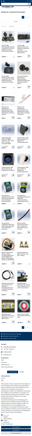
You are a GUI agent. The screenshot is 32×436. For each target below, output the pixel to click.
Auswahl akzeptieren (16, 433)
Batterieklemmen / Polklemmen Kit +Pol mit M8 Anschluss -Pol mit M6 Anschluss (8, 316)
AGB (2, 360)
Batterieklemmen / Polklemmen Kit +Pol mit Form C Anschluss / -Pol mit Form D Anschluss (23, 285)
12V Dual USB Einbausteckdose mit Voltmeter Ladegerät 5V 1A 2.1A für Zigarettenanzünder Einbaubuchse (23, 49)
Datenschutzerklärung (7, 367)
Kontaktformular (7, 354)
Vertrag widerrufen (12, 371)
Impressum (4, 362)
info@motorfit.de (7, 352)
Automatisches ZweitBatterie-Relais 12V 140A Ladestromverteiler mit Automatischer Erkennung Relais (8, 198)
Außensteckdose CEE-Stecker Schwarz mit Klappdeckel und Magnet (8, 169)
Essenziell (6, 415)
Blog (2, 380)
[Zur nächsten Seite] (30, 17)
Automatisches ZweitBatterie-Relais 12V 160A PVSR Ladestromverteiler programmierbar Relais (23, 198)
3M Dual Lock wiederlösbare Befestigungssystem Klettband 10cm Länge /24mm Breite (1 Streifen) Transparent (23, 110)
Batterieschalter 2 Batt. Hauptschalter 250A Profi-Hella (23, 316)
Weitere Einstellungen (7, 424)
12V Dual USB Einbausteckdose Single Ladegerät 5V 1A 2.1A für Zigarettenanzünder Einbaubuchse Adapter (8, 79)
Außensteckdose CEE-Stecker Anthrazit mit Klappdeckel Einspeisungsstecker (23, 140)
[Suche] (29, 4)
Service (3, 378)
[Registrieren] (4, 1)
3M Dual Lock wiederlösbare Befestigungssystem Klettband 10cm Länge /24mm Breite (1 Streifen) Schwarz (8, 110)
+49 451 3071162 (9, 347)
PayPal (5, 420)
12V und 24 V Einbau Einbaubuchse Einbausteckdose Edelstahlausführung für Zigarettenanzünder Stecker (23, 80)
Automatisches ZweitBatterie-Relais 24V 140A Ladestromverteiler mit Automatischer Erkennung (8, 226)
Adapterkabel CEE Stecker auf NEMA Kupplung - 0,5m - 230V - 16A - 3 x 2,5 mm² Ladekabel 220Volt (8, 140)
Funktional (6, 422)
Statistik (5, 417)
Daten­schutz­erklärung (16, 412)
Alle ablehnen (16, 430)
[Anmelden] (2, 1)
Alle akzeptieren (16, 427)
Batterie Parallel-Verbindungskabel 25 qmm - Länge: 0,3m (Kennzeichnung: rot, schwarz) (22, 226)
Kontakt (22, 371)
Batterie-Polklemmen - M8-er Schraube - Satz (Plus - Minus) (23, 254)
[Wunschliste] (28, 1)
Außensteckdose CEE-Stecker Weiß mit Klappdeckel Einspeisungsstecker (23, 169)
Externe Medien (7, 418)
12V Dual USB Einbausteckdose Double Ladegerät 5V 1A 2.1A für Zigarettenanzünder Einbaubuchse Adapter (8, 48)
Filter (16, 21)
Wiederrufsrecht (5, 364)
